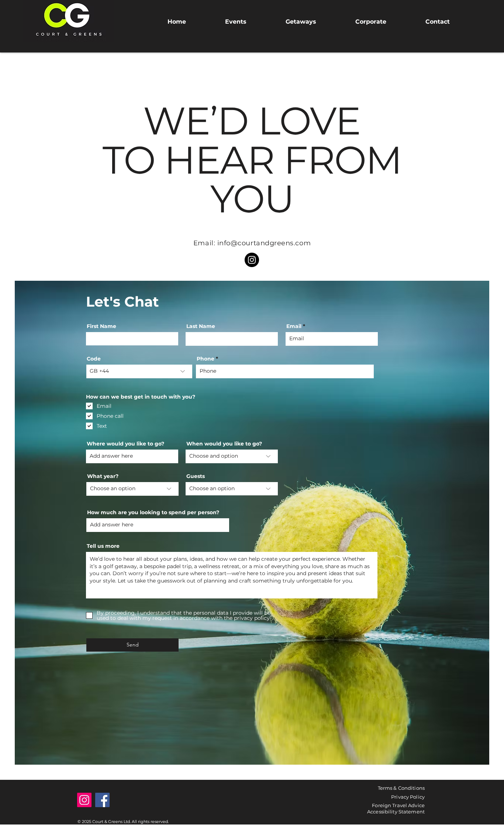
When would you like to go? (224, 443)
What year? (102, 476)
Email (293, 326)
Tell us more (103, 546)
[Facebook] (102, 800)
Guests (195, 476)
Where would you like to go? (125, 443)
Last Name (200, 326)
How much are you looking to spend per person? (153, 512)
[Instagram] (252, 260)
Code (94, 358)
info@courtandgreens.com (264, 243)
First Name (101, 326)
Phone (205, 358)
